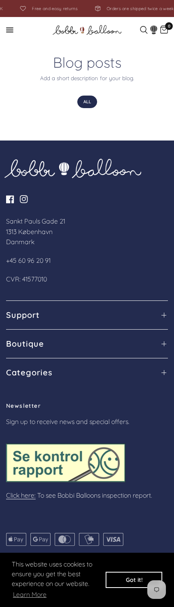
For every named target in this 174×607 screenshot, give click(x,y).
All (87, 101)
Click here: (21, 495)
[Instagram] (26, 199)
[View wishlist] (154, 30)
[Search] (144, 30)
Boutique (25, 344)
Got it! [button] (134, 580)
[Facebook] (12, 199)
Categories (29, 372)
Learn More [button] (30, 594)
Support (23, 315)
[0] (164, 30)
